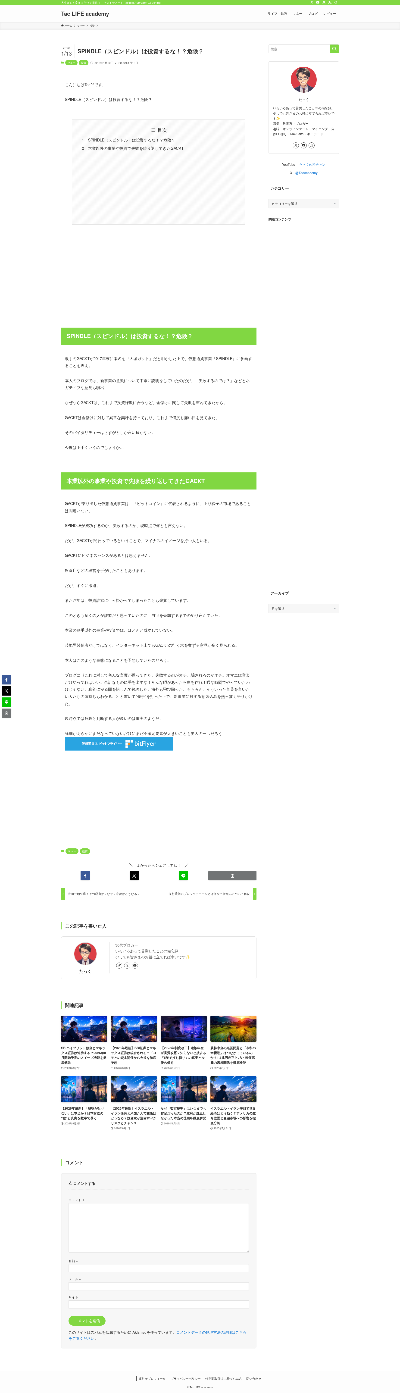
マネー (71, 62)
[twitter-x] (312, 2)
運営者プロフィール (152, 1378)
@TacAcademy (306, 172)
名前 (73, 1260)
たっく (85, 971)
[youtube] (318, 2)
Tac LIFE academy (85, 13)
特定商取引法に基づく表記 (223, 1378)
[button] (85, 875)
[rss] (330, 2)
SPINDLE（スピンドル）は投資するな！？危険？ (131, 140)
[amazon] (324, 2)
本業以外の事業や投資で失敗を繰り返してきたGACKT (136, 148)
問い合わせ (253, 1378)
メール (75, 1278)
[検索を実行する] (334, 48)
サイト (73, 1296)
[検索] (336, 2)
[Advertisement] (159, 273)
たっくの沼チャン (312, 164)
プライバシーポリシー (186, 1378)
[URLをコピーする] (232, 875)
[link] (119, 966)
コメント (76, 1199)
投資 (83, 62)
